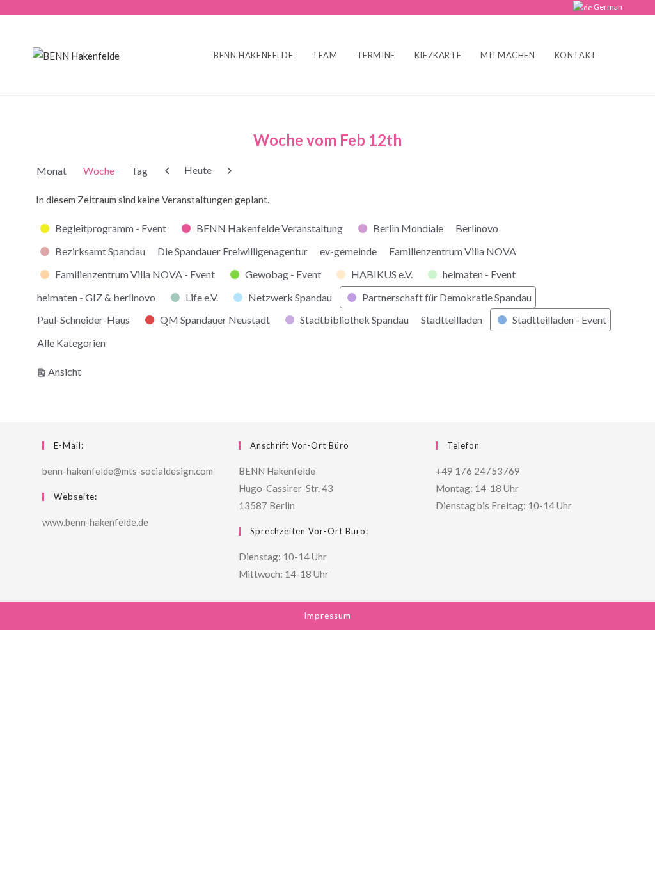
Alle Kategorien (71, 343)
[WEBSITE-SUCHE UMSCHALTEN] (619, 55)
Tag (139, 170)
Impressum (327, 615)
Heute (198, 170)
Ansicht (66, 371)
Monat (51, 170)
